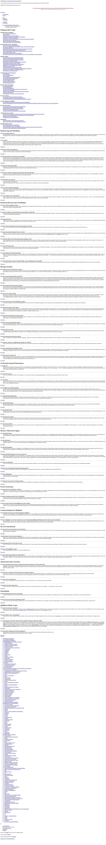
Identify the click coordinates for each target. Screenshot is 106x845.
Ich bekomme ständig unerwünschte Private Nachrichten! (14, 97)
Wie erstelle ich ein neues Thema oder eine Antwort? (13, 57)
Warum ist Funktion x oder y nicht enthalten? (11, 125)
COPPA (66, 157)
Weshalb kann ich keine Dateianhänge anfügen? (12, 65)
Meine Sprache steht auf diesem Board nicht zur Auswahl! (14, 50)
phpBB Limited (50, 234)
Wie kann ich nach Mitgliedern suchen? (10, 109)
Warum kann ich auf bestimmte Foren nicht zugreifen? (13, 64)
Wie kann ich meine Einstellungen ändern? (11, 45)
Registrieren (5, 23)
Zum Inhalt (2, 12)
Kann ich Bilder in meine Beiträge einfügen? (11, 77)
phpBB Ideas (58, 616)
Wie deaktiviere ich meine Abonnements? (11, 117)
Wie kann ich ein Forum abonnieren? (10, 116)
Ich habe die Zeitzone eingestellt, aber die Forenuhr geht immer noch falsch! (17, 48)
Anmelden (5, 21)
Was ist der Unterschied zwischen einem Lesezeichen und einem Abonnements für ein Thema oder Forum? (23, 114)
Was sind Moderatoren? (7, 87)
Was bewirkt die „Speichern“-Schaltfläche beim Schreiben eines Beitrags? (17, 68)
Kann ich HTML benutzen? (8, 75)
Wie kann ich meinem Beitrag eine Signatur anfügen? (13, 59)
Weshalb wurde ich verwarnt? (8, 66)
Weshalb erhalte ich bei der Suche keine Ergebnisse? (13, 107)
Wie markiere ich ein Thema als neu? (10, 70)
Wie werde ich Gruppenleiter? (9, 90)
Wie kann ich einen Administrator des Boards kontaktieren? (14, 128)
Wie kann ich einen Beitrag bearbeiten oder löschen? (13, 58)
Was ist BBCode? (6, 74)
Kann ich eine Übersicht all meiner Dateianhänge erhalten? (14, 121)
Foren (4, 15)
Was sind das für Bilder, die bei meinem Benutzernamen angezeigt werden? (17, 51)
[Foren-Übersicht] (10, 1)
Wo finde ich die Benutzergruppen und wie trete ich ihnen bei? (15, 89)
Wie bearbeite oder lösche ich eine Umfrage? (11, 63)
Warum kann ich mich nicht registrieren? (11, 35)
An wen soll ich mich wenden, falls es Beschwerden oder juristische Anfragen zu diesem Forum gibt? (22, 127)
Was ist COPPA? (6, 34)
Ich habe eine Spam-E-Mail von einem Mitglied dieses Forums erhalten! (17, 99)
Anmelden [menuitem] (5, 18)
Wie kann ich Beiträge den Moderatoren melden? (12, 67)
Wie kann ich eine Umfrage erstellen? (10, 60)
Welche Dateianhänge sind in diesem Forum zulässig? (13, 120)
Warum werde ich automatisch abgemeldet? (11, 41)
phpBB (6, 832)
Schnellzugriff (5, 14)
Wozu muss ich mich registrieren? (9, 33)
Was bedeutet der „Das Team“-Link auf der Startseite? (13, 93)
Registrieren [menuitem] (5, 19)
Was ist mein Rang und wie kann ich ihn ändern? (12, 53)
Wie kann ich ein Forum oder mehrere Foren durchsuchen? (14, 106)
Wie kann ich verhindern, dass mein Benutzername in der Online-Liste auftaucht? (18, 46)
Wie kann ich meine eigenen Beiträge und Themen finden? (14, 110)
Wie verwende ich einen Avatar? (9, 52)
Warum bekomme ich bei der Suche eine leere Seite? (13, 108)
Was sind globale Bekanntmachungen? (10, 78)
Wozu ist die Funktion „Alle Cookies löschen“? (12, 42)
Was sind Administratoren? (8, 85)
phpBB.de (59, 234)
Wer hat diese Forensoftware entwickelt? (11, 124)
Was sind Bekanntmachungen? (9, 79)
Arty (5, 834)
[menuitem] (4, 17)
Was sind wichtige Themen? (8, 80)
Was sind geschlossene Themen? (9, 81)
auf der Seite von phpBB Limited (19, 610)
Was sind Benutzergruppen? (8, 88)
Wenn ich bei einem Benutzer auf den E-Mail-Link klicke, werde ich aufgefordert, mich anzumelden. (22, 54)
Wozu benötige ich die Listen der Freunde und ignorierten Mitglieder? (16, 102)
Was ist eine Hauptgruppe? (8, 92)
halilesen (9, 834)
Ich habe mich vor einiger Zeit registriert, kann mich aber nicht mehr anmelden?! (18, 39)
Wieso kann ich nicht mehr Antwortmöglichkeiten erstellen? (14, 62)
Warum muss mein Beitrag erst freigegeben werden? (13, 69)
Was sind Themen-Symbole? (8, 82)
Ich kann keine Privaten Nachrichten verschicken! (12, 96)
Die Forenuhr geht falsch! (8, 47)
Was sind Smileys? (6, 76)
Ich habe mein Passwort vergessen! (10, 40)
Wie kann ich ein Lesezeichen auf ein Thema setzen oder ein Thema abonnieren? (18, 115)
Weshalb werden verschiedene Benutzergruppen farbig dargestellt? (16, 91)
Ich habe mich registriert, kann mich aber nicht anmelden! (14, 36)
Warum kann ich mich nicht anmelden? (10, 38)
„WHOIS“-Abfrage (90, 621)
